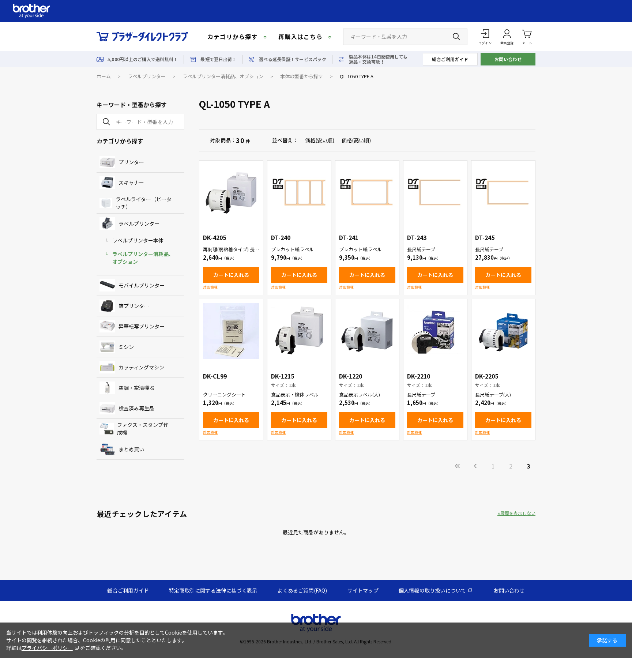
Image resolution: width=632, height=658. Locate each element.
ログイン (485, 43)
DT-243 (416, 237)
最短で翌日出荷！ (218, 59)
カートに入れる (231, 274)
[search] (105, 121)
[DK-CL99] (231, 331)
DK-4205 (214, 237)
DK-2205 (486, 376)
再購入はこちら (300, 36)
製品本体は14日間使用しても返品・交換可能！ (378, 59)
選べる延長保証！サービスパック (292, 59)
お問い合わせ (508, 59)
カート (527, 43)
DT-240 (280, 237)
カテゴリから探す (232, 36)
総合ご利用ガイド (450, 59)
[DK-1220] (367, 331)
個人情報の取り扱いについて (432, 590)
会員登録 (507, 43)
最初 (458, 466)
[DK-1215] (299, 331)
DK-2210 (418, 376)
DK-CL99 (215, 376)
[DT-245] (503, 192)
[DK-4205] (231, 192)
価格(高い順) (356, 140)
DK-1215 (282, 376)
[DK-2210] (435, 331)
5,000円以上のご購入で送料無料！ (143, 59)
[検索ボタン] (456, 36)
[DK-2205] (503, 331)
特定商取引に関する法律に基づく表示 (213, 590)
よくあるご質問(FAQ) (302, 590)
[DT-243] (435, 192)
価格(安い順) (319, 140)
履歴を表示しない (517, 513)
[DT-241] (367, 192)
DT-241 (348, 237)
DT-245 (484, 237)
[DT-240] (299, 192)
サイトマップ (363, 590)
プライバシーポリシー (47, 647)
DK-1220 (350, 376)
